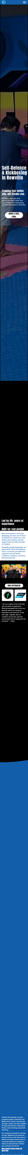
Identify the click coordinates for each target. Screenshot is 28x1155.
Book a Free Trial (14, 215)
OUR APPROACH (14, 585)
